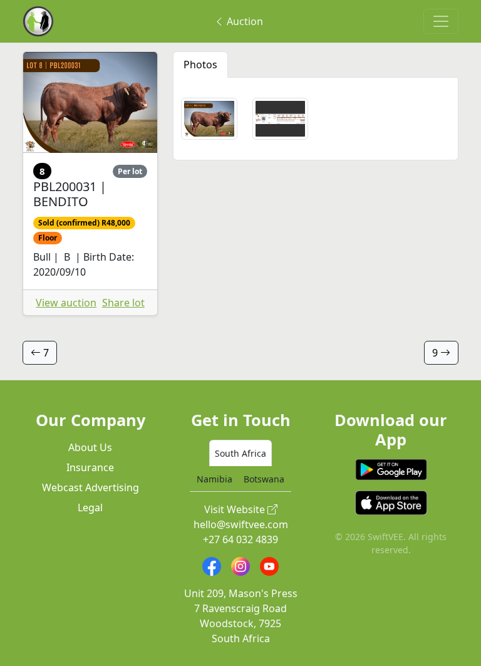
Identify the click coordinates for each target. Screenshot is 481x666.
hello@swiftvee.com (241, 524)
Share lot (123, 303)
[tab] (240, 453)
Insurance (90, 467)
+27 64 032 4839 (240, 539)
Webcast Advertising (90, 487)
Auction (243, 21)
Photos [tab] (200, 64)
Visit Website (235, 509)
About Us (90, 447)
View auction (66, 303)
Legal (90, 507)
